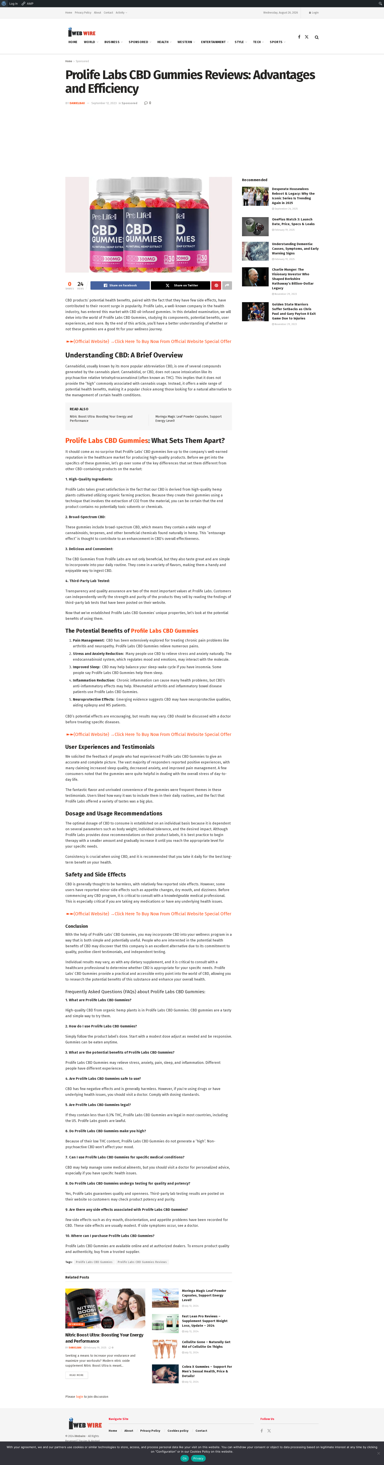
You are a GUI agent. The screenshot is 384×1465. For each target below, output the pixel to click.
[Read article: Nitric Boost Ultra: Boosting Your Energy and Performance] (105, 1308)
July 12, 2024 (191, 1381)
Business (112, 42)
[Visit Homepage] (80, 32)
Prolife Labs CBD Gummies (106, 440)
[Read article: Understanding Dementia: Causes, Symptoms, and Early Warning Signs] (255, 251)
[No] (378, 1453)
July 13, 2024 (191, 1305)
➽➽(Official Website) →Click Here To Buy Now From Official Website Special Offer (148, 341)
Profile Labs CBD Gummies (164, 631)
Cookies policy (178, 1430)
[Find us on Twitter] (307, 37)
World (89, 42)
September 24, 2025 (286, 208)
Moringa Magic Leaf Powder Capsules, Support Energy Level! (204, 1295)
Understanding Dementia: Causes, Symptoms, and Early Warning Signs (295, 248)
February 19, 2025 (96, 1347)
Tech (257, 42)
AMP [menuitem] (30, 3)
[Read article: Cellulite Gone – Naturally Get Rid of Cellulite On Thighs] (165, 1349)
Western (185, 42)
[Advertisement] (192, 139)
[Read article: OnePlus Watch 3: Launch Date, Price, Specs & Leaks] (255, 226)
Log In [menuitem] (13, 3)
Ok (185, 1458)
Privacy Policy (83, 12)
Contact (108, 12)
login (79, 1397)
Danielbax (77, 103)
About (97, 12)
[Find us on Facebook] (299, 37)
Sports (276, 42)
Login (315, 12)
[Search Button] (317, 37)
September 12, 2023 (104, 103)
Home (68, 12)
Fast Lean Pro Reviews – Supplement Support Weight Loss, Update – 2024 (205, 1321)
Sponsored (138, 42)
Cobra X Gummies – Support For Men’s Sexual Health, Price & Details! (207, 1371)
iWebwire (80, 1436)
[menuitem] (4, 3)
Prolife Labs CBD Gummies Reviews (142, 1262)
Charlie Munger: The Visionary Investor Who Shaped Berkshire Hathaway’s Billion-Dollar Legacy (293, 279)
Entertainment (213, 42)
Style (239, 42)
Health (162, 42)
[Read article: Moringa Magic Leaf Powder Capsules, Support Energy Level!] (165, 1298)
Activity (120, 12)
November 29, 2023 (285, 294)
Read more (79, 1375)
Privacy (198, 1458)
